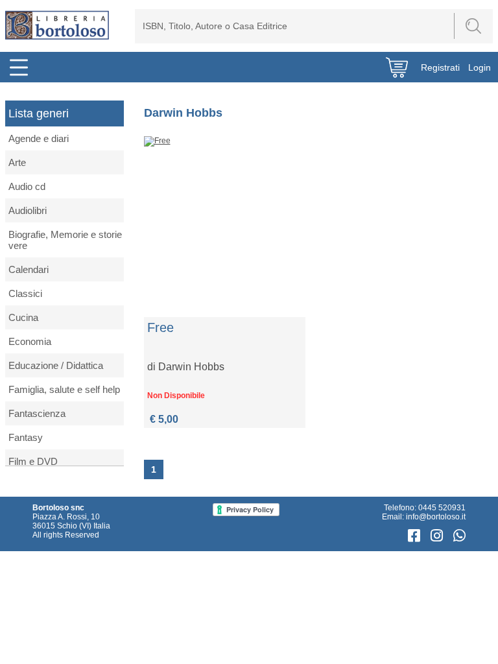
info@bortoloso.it (436, 516)
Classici (25, 293)
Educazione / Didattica (55, 365)
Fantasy (25, 437)
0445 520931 (442, 507)
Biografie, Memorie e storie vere (65, 240)
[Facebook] (416, 536)
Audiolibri (27, 210)
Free (160, 327)
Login (479, 67)
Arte (17, 162)
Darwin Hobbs (191, 366)
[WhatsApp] (459, 536)
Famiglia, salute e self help (64, 389)
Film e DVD (33, 461)
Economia (29, 341)
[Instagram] (439, 536)
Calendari (28, 269)
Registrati (440, 67)
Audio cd (26, 186)
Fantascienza (36, 413)
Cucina (23, 317)
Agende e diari (38, 138)
